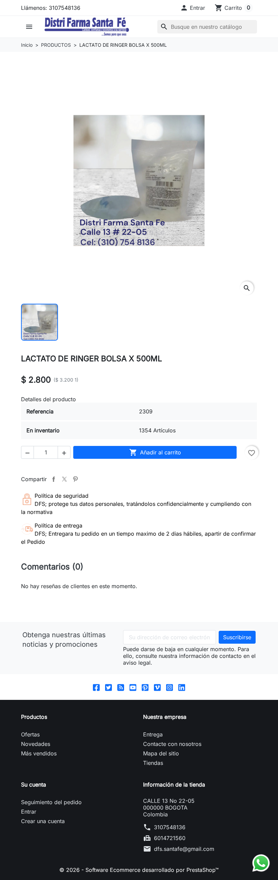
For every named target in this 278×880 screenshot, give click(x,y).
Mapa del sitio (161, 753)
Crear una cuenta (43, 821)
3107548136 (169, 827)
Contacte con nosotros (172, 744)
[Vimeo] (157, 687)
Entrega (153, 734)
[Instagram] (169, 687)
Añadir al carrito (155, 452)
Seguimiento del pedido (51, 802)
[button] (192, 8)
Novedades (35, 744)
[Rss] (120, 687)
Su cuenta (33, 784)
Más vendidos (39, 753)
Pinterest (75, 479)
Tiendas (153, 762)
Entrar (28, 811)
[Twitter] (108, 687)
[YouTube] (133, 687)
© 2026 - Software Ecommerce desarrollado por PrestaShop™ (139, 869)
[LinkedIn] (181, 687)
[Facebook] (96, 687)
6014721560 (169, 838)
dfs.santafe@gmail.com (184, 848)
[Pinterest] (145, 687)
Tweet (64, 479)
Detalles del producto (48, 399)
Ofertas (30, 734)
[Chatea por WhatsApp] (261, 862)
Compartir (53, 479)
